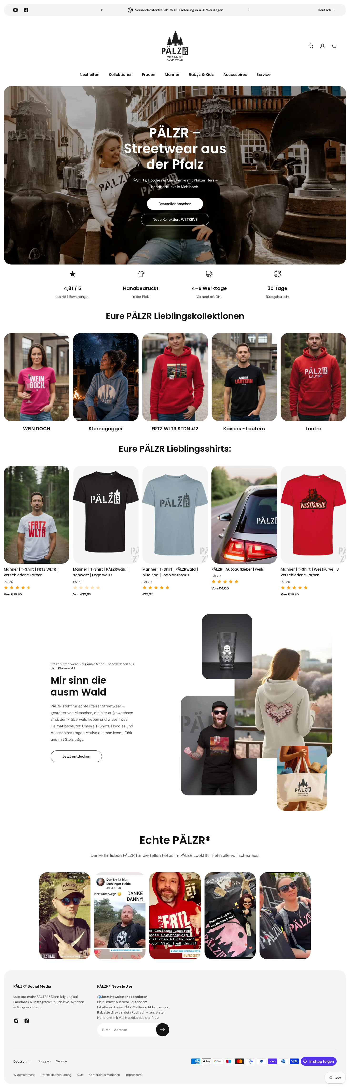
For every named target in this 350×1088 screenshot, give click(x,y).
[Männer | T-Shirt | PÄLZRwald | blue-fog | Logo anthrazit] (175, 515)
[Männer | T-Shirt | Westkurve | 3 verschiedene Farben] (313, 515)
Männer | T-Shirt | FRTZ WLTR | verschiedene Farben (31, 572)
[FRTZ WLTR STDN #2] (106, 382)
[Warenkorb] (334, 46)
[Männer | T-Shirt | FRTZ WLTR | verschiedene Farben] (36, 515)
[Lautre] (244, 382)
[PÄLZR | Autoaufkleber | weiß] (244, 515)
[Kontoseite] (322, 46)
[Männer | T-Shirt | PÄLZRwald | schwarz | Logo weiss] (106, 515)
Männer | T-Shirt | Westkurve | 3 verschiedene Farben (310, 572)
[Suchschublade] (311, 46)
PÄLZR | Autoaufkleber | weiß (237, 569)
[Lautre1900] (313, 382)
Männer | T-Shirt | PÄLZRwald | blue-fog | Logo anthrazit (170, 572)
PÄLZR (8, 582)
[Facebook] (26, 10)
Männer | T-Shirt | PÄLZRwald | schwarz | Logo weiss (101, 572)
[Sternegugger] (36, 382)
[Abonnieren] (162, 1029)
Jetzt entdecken (76, 756)
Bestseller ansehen (175, 203)
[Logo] (175, 46)
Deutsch (324, 10)
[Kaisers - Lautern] (175, 382)
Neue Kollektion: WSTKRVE (175, 219)
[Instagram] (15, 10)
